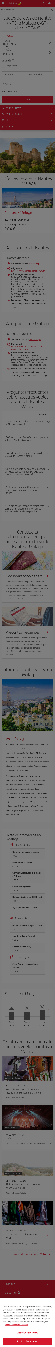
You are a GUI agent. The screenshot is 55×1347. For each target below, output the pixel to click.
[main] (27, 1322)
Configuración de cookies (27, 1332)
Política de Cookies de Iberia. (16, 1324)
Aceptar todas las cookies (27, 1341)
